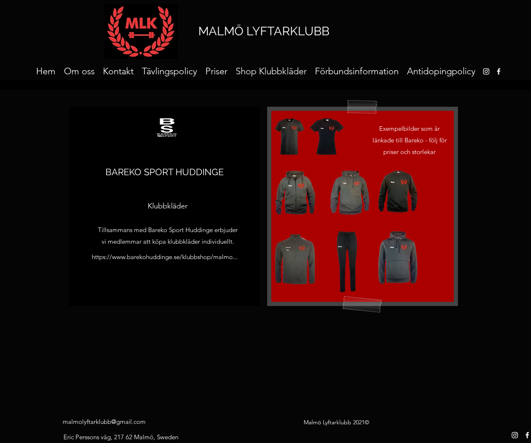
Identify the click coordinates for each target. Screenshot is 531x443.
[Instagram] (515, 435)
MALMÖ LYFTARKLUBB (263, 31)
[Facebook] (498, 71)
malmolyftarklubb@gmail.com (104, 422)
